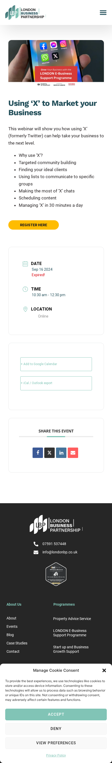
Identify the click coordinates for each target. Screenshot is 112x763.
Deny (56, 728)
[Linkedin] (61, 453)
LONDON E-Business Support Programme (69, 633)
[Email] (73, 453)
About (11, 618)
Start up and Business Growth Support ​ (71, 649)
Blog (10, 635)
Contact (13, 651)
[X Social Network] (49, 453)
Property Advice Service (72, 619)
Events (12, 626)
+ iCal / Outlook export (36, 383)
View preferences (56, 743)
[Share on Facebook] (38, 453)
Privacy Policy (56, 755)
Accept (56, 714)
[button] (104, 670)
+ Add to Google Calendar (39, 364)
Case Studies (17, 643)
